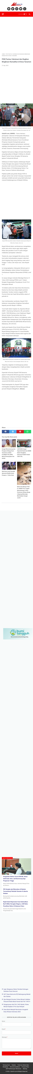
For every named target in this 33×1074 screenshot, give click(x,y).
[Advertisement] (16, 35)
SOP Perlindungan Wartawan (13, 1068)
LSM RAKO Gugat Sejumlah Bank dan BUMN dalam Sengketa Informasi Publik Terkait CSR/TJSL (24, 452)
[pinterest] (20, 431)
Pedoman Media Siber (23, 1065)
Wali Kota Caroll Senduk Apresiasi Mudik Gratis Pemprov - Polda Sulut (8, 473)
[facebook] (8, 9)
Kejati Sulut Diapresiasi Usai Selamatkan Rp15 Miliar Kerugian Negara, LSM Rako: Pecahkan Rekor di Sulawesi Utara (15, 904)
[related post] (9, 443)
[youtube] (20, 9)
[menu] (3, 14)
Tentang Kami (6, 1065)
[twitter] (12, 9)
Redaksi (14, 1065)
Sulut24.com (13, 1071)
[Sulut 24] (16, 4)
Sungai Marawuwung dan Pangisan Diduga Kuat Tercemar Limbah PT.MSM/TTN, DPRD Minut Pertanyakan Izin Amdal (8, 453)
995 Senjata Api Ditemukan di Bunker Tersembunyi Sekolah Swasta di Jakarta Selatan (15, 891)
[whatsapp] (24, 9)
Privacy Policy (25, 1067)
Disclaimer (5, 1067)
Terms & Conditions (15, 1067)
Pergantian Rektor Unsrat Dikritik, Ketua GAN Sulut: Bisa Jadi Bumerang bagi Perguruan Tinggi (15, 879)
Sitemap (25, 1068)
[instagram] (16, 9)
